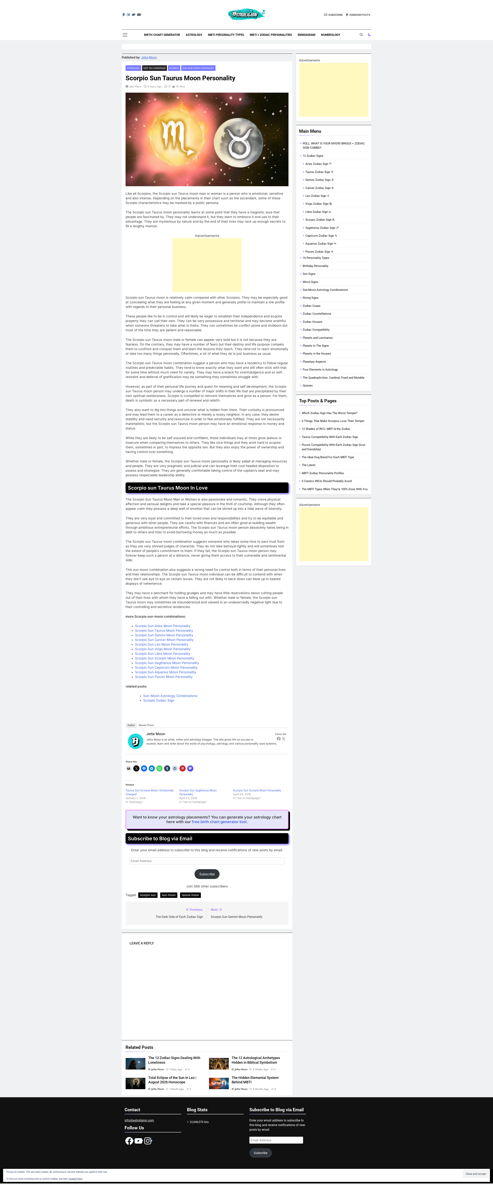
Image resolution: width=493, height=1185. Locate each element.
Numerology (330, 35)
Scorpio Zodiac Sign (158, 700)
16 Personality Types (316, 258)
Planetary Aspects (314, 361)
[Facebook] (278, 738)
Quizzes (308, 385)
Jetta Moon (149, 57)
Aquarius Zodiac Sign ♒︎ (320, 243)
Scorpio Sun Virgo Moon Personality (163, 649)
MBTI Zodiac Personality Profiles (323, 473)
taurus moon (190, 895)
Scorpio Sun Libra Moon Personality (162, 654)
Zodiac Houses (312, 322)
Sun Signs (309, 274)
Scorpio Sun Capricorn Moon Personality (166, 667)
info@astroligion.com (139, 1120)
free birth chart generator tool (219, 821)
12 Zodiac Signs (313, 156)
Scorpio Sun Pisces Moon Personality (164, 677)
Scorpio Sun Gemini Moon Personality (164, 635)
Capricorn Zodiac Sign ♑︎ (321, 235)
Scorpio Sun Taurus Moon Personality (164, 630)
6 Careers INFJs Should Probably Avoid (327, 481)
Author (131, 725)
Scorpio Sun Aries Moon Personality (162, 626)
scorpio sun (148, 895)
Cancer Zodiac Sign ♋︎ (319, 188)
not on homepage (154, 68)
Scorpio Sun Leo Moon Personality (161, 644)
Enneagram (306, 35)
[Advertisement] (207, 265)
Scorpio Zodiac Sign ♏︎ (320, 219)
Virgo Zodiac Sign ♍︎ (318, 203)
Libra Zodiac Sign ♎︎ (318, 212)
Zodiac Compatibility (316, 329)
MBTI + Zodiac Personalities (271, 35)
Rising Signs (311, 297)
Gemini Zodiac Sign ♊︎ (319, 180)
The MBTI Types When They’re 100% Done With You (335, 489)
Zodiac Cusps (311, 306)
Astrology (194, 35)
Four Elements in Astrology (320, 369)
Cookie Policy (76, 1178)
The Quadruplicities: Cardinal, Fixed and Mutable (333, 377)
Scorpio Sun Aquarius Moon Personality (165, 672)
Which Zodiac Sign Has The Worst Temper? (329, 413)
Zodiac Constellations (317, 313)
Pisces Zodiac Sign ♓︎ (319, 251)
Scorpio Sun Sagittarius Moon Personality (167, 663)
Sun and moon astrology (198, 68)
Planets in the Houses (317, 353)
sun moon (169, 895)
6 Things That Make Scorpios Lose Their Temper (333, 421)
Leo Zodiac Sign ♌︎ (317, 196)
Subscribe (207, 874)
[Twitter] (283, 738)
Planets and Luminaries (318, 338)
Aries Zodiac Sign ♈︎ (318, 164)
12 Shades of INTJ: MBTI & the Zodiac (326, 429)
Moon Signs (310, 282)
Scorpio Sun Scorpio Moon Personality (164, 658)
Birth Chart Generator (162, 35)
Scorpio (174, 68)
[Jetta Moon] (135, 748)
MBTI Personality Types (226, 35)
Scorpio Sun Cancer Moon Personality (164, 640)
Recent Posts (146, 725)
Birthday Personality (315, 266)
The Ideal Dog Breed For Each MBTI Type (328, 457)
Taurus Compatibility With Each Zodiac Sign (330, 437)
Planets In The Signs (316, 345)
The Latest (308, 465)
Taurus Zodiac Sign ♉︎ (319, 172)
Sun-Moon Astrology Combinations (170, 696)
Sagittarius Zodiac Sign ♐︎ (322, 228)
